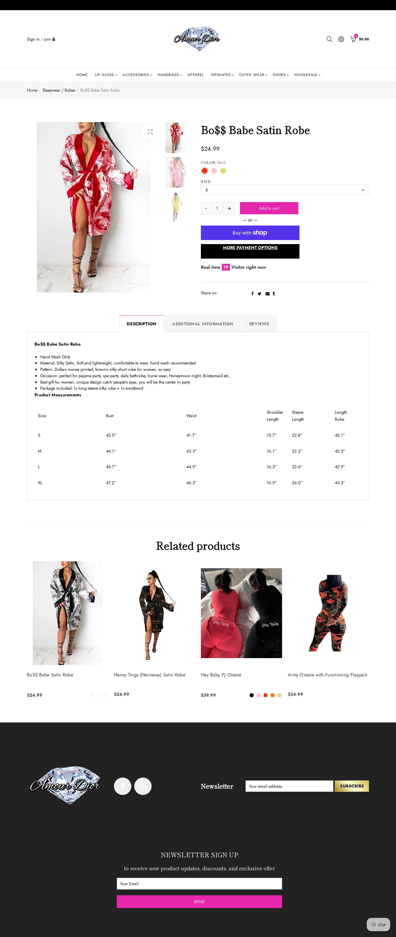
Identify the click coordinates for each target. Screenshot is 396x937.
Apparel (196, 74)
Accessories (136, 74)
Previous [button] (42, 207)
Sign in (33, 39)
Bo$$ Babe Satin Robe (50, 675)
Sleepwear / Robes (58, 90)
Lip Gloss (105, 74)
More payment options (250, 247)
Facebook (252, 294)
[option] (93, 207)
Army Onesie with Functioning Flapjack (327, 675)
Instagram (143, 786)
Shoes (279, 74)
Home (82, 74)
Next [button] (145, 207)
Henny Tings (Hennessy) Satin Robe (149, 675)
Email (268, 294)
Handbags (168, 74)
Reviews (259, 324)
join (47, 39)
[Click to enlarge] (150, 131)
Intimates (221, 74)
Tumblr (274, 294)
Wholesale (305, 74)
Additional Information (202, 324)
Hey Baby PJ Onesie (221, 675)
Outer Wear (251, 74)
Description (141, 324)
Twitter (259, 294)
